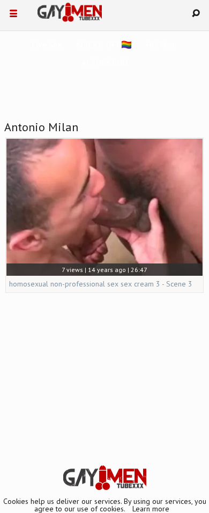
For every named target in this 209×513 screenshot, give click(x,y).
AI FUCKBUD (104, 62)
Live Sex (47, 44)
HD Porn (161, 44)
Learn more (150, 508)
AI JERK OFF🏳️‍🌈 (104, 44)
